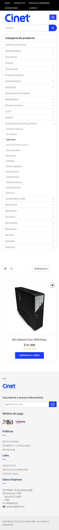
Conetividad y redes (15, 198)
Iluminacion (11, 229)
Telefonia (10, 247)
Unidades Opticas (14, 129)
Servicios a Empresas (15, 470)
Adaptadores (12, 99)
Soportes (10, 241)
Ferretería (10, 217)
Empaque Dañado (14, 75)
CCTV (8, 111)
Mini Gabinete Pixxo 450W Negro (29, 339)
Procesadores (12, 171)
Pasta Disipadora (14, 166)
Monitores (11, 155)
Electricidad (11, 204)
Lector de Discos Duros (17, 145)
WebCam (10, 193)
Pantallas (10, 161)
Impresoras (11, 57)
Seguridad (10, 87)
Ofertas (9, 63)
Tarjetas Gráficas (14, 182)
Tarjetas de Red (13, 187)
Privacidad (8, 450)
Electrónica (11, 211)
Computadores (13, 51)
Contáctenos (10, 474)
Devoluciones (10, 441)
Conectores (11, 134)
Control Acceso (13, 81)
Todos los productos (15, 44)
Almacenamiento (14, 105)
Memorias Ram (13, 150)
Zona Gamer (11, 69)
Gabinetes (11, 139)
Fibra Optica (11, 223)
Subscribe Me (53, 404)
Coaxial (9, 117)
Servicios (9, 235)
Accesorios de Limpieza (17, 93)
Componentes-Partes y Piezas (21, 123)
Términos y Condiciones (16, 446)
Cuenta (33, 8)
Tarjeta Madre (12, 177)
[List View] (11, 268)
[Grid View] (5, 268)
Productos (9, 466)
